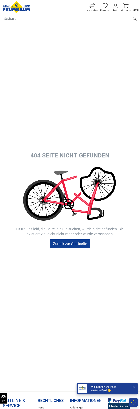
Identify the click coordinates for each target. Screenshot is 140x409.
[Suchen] (134, 18)
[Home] (16, 7)
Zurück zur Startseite (70, 244)
